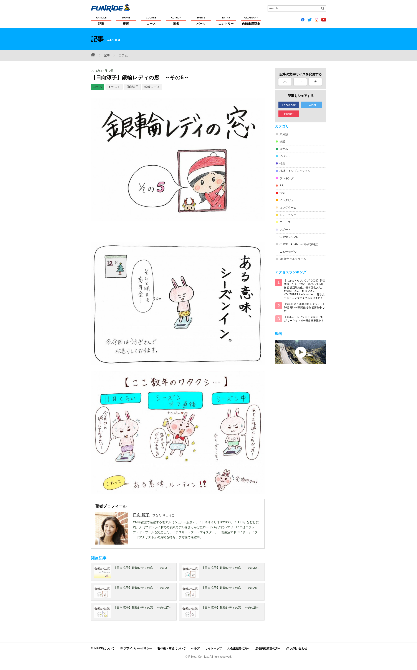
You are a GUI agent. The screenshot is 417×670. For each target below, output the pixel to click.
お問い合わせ (298, 648)
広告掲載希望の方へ (268, 648)
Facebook (289, 105)
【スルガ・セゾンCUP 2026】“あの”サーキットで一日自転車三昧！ (304, 319)
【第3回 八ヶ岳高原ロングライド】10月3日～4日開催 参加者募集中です (304, 308)
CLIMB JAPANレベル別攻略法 (299, 244)
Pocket (288, 113)
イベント (285, 156)
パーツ (201, 20)
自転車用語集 (251, 20)
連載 (282, 141)
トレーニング (288, 215)
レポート (285, 229)
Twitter (311, 105)
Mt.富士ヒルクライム (293, 258)
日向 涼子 (141, 515)
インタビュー (288, 200)
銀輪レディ (152, 87)
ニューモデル (288, 251)
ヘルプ (195, 648)
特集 (282, 163)
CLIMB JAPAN (289, 237)
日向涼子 (132, 87)
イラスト (114, 87)
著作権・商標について (171, 648)
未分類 (284, 134)
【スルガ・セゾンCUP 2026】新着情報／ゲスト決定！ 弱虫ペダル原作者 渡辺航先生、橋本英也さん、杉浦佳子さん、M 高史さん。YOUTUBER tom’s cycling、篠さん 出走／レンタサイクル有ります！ (304, 289)
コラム (97, 87)
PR (281, 185)
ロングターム (288, 207)
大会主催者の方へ (238, 648)
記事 (101, 20)
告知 (282, 192)
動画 (126, 20)
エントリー (226, 20)
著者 (176, 20)
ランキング (287, 178)
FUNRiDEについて (102, 648)
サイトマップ (213, 648)
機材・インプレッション (295, 171)
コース (151, 20)
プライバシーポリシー (138, 648)
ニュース (285, 222)
